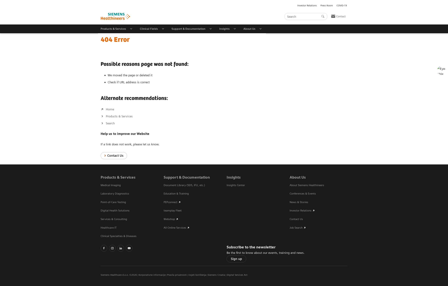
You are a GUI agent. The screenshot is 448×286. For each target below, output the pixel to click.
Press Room (326, 5)
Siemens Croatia (216, 274)
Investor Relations (307, 5)
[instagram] (112, 248)
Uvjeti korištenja (197, 274)
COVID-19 (342, 5)
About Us (298, 177)
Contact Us (115, 155)
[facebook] (104, 248)
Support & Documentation (187, 177)
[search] (322, 16)
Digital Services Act (237, 274)
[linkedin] (120, 248)
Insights (234, 177)
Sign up (236, 259)
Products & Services (118, 177)
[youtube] (129, 248)
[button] (441, 70)
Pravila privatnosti (177, 274)
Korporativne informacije (152, 274)
